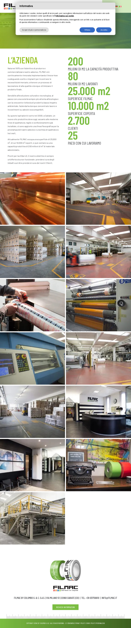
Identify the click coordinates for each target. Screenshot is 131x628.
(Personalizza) (100, 623)
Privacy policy (80, 623)
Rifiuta (87, 30)
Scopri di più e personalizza (34, 30)
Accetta (104, 30)
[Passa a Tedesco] (116, 6)
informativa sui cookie (65, 16)
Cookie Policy (90, 623)
